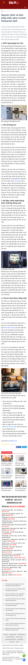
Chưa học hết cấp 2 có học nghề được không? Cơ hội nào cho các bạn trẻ (15, 594)
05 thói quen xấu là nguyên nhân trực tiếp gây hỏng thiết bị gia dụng (15, 584)
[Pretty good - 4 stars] (6, 444)
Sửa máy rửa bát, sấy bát (10, 639)
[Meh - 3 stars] (5, 444)
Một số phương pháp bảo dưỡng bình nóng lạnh (20, 465)
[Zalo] (24, 659)
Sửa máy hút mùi (12, 634)
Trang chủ (6, 634)
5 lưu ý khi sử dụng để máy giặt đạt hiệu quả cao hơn (20, 490)
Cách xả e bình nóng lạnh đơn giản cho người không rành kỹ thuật (15, 624)
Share (19, 446)
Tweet (25, 446)
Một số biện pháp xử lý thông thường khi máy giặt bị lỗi (7, 490)
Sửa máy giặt (20, 639)
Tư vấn (17, 642)
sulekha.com (13, 441)
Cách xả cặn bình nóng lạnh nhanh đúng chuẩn (16, 619)
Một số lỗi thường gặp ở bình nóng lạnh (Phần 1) (20, 477)
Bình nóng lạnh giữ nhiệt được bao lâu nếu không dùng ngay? (15, 604)
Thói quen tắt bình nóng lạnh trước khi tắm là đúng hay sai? (15, 614)
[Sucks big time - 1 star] (2, 444)
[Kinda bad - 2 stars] (3, 444)
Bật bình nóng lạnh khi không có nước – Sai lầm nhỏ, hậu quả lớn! (15, 629)
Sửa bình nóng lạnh (10, 637)
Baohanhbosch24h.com (14, 503)
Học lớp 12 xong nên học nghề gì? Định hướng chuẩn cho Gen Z (15, 589)
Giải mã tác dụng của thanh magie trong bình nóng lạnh (15, 609)
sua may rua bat (6, 657)
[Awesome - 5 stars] (8, 444)
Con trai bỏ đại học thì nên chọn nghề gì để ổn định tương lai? (15, 599)
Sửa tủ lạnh (11, 642)
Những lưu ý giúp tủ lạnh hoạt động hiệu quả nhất (6, 465)
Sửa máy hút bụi (21, 634)
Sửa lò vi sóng (19, 637)
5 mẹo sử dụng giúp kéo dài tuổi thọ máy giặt (6, 477)
